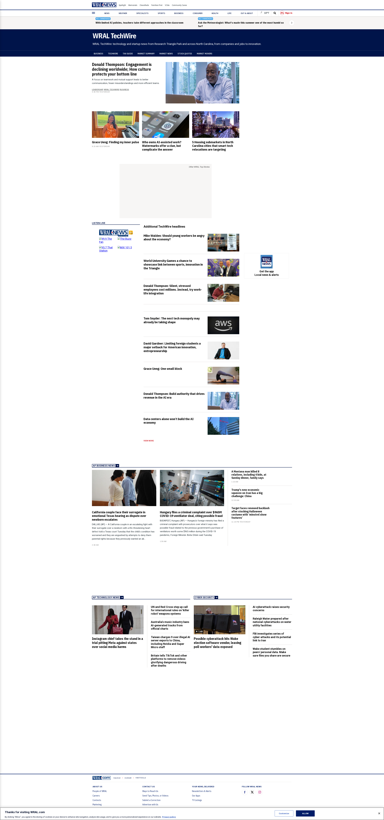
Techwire (113, 53)
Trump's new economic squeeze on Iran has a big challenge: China (246, 493)
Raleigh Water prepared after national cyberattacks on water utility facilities (272, 622)
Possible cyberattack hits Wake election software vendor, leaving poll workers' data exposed (217, 643)
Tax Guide (128, 53)
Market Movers (204, 53)
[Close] (379, 813)
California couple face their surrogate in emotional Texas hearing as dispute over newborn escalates (119, 516)
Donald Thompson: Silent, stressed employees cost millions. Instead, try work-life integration (173, 289)
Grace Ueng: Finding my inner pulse (115, 142)
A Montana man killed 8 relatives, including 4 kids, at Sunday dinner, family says (248, 475)
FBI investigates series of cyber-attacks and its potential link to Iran (272, 637)
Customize (284, 813)
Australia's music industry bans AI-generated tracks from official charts (170, 625)
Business (98, 53)
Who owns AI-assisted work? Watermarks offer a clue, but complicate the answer (161, 146)
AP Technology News (106, 597)
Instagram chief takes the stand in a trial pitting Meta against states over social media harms (117, 643)
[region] (192, 813)
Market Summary (146, 53)
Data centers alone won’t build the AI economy (169, 421)
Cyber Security (204, 597)
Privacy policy (169, 817)
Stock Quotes (185, 53)
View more (149, 441)
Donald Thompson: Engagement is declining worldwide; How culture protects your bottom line (122, 69)
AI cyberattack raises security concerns (271, 608)
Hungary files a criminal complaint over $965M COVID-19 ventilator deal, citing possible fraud (191, 514)
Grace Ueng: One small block (163, 368)
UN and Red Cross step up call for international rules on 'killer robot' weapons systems (170, 610)
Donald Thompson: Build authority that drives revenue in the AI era (174, 395)
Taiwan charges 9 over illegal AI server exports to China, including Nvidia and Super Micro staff (170, 642)
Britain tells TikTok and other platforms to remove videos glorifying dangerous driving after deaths (169, 660)
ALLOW (305, 813)
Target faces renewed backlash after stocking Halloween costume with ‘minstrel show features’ (250, 512)
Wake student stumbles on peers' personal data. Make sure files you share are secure (271, 652)
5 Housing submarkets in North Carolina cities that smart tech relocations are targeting (212, 146)
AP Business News (104, 465)
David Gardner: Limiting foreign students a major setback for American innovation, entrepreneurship (172, 347)
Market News (166, 53)
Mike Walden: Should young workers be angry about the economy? (174, 237)
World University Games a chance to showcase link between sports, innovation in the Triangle (173, 264)
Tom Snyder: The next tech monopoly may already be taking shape (172, 320)
